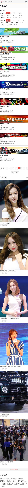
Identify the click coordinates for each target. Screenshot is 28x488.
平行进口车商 (13, 478)
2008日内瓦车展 (4, 123)
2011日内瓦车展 (4, 71)
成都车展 (7, 478)
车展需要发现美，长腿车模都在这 (8, 270)
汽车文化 (14, 480)
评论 (3, 225)
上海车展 (2, 478)
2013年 (21, 15)
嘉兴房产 (22, 484)
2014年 (15, 15)
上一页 (2, 168)
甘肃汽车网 (8, 480)
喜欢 (6, 225)
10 (18, 168)
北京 (13, 20)
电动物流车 (16, 484)
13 (26, 168)
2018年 (13, 13)
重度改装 (9, 481)
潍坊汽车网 (20, 478)
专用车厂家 (24, 483)
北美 (21, 22)
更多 (27, 177)
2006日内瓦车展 (4, 138)
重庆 (7, 22)
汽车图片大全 (10, 483)
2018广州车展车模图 (4, 223)
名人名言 (14, 481)
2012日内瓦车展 (4, 54)
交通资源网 (2, 480)
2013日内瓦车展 (4, 36)
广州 (23, 20)
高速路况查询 (21, 480)
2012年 (3, 17)
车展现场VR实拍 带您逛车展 (6, 462)
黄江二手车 (20, 481)
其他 (15, 24)
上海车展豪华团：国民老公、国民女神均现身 (10, 366)
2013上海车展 (4, 155)
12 (24, 168)
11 (21, 168)
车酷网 (3, 484)
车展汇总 (11, 1)
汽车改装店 (2, 486)
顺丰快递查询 (2, 481)
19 (12, 172)
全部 (8, 13)
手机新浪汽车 (17, 483)
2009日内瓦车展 (4, 106)
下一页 (16, 172)
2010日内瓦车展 (4, 89)
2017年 (20, 13)
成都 (2, 22)
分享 (1, 225)
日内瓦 (3, 24)
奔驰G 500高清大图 (4, 414)
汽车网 (26, 481)
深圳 (12, 22)
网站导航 (26, 2)
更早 (20, 17)
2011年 (9, 17)
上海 (18, 20)
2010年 (15, 17)
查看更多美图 (14, 469)
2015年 (9, 15)
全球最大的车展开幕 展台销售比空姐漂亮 (9, 318)
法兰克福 (9, 24)
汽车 (6, 1)
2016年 (3, 15)
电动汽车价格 (9, 484)
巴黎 (17, 22)
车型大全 (4, 483)
